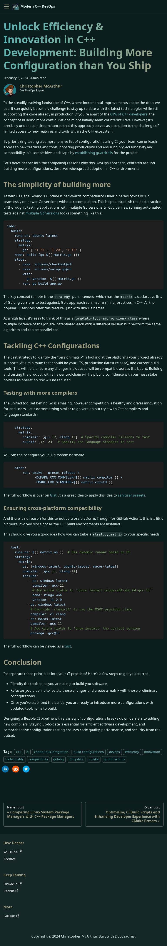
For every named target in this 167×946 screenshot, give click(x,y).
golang (58, 759)
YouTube (10, 852)
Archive (9, 859)
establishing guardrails (94, 152)
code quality (14, 759)
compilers (76, 759)
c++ (18, 752)
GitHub (9, 916)
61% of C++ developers (128, 114)
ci (27, 752)
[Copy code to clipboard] (158, 225)
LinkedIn (10, 884)
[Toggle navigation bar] (6, 6)
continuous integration (51, 752)
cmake (94, 759)
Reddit (8, 891)
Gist (53, 495)
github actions (114, 759)
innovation (152, 752)
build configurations (88, 752)
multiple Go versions (42, 213)
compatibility (38, 759)
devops (114, 752)
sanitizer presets (131, 495)
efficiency (132, 752)
